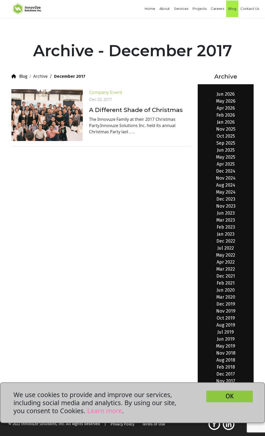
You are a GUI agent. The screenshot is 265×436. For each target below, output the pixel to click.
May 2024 (225, 192)
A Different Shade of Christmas (136, 110)
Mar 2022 (225, 269)
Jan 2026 (226, 122)
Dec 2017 (225, 374)
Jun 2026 (226, 94)
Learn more (104, 410)
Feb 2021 (226, 283)
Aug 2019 (225, 325)
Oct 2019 (226, 318)
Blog (232, 8)
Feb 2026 (225, 115)
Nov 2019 (225, 311)
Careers (217, 8)
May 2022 (225, 255)
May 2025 (225, 157)
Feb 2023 (226, 227)
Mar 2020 (225, 297)
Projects (200, 8)
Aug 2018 (225, 360)
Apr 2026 (226, 108)
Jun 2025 (226, 150)
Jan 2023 (225, 234)
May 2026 (225, 101)
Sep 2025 (225, 143)
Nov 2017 (225, 381)
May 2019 (225, 346)
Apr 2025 (226, 164)
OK (230, 396)
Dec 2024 (225, 171)
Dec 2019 (225, 304)
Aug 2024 (225, 185)
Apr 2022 (226, 262)
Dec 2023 (225, 199)
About (164, 8)
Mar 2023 (225, 220)
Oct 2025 (226, 136)
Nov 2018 (225, 353)
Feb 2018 (226, 367)
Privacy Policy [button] (122, 424)
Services (181, 8)
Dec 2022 (225, 241)
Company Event (105, 92)
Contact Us (249, 8)
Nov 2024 (225, 178)
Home (150, 8)
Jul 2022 (225, 248)
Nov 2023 (225, 206)
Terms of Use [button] (153, 424)
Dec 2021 (225, 276)
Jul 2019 (225, 332)
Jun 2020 (226, 290)
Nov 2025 (225, 129)
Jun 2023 (226, 213)
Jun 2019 (226, 339)
